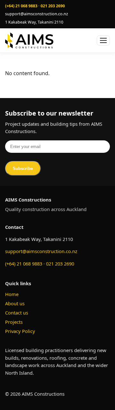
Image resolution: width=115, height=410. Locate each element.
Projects (14, 322)
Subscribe (23, 168)
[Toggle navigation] (103, 40)
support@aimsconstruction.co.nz (41, 251)
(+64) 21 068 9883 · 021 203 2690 (39, 263)
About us (15, 303)
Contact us (16, 312)
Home (12, 294)
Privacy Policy (20, 331)
